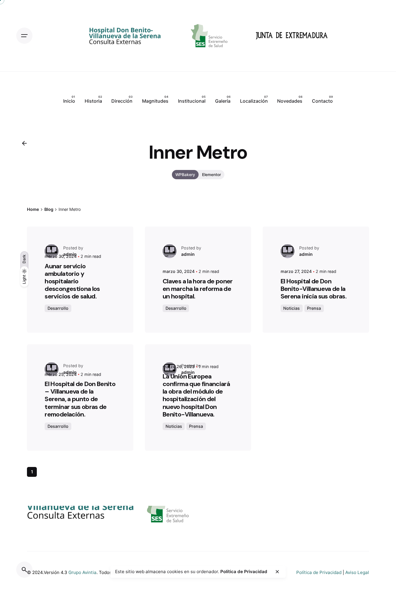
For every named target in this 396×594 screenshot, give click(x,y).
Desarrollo (58, 308)
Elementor (211, 174)
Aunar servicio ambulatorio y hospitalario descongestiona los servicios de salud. (72, 281)
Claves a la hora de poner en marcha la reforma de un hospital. (198, 288)
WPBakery (185, 174)
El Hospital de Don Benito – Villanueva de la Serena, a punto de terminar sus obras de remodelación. (80, 399)
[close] (277, 572)
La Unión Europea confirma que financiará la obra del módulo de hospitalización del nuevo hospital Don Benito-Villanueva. (196, 395)
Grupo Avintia (82, 572)
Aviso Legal (357, 572)
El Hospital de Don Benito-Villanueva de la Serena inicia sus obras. (313, 288)
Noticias (291, 308)
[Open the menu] (24, 36)
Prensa (314, 308)
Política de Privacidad (318, 572)
